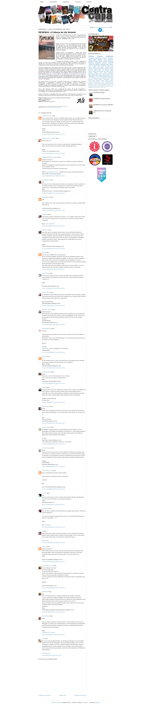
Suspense (109, 56)
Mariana (44, 252)
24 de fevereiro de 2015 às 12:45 (53, 368)
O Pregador (85, 702)
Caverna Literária (46, 427)
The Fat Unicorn (46, 653)
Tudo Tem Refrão (50, 223)
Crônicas (90, 82)
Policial (59, 107)
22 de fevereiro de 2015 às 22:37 (53, 153)
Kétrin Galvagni (46, 273)
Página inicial (62, 695)
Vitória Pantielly (46, 616)
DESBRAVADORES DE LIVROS (50, 157)
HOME (41, 2)
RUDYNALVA (45, 591)
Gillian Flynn (98, 73)
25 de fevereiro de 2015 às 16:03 (53, 542)
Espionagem (91, 73)
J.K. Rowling (105, 70)
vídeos (94, 67)
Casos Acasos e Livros (47, 565)
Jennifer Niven (103, 87)
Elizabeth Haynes (97, 77)
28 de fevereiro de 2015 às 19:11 (53, 634)
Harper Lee (90, 87)
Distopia (103, 64)
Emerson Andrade (46, 448)
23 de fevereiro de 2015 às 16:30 (53, 226)
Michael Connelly (107, 63)
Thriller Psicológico (94, 64)
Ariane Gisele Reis (46, 328)
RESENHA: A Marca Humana (102, 98)
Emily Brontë (96, 82)
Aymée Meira (45, 508)
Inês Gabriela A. (46, 180)
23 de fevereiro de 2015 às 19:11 (53, 269)
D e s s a (44, 493)
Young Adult (92, 59)
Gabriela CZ (45, 230)
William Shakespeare (104, 79)
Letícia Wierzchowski (98, 71)
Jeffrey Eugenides (109, 83)
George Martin (109, 67)
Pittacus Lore (98, 72)
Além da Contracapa (56, 702)
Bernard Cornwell (100, 80)
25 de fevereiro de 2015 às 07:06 (53, 489)
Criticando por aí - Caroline (49, 138)
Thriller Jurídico (96, 86)
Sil (42, 531)
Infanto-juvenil (105, 73)
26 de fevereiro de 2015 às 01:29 (53, 612)
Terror (89, 66)
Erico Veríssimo (108, 72)
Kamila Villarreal (46, 197)
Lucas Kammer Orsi (47, 115)
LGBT (98, 66)
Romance (110, 59)
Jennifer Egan (104, 77)
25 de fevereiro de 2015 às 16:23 (53, 561)
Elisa (43, 638)
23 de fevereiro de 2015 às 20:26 (53, 288)
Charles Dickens (109, 80)
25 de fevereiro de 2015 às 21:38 (53, 587)
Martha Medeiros (102, 84)
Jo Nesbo (94, 66)
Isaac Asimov (97, 70)
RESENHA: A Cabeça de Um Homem (57, 32)
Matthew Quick (106, 76)
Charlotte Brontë (97, 87)
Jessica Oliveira (46, 406)
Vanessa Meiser (46, 292)
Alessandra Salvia (46, 372)
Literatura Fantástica (94, 58)
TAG (56, 518)
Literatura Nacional (93, 68)
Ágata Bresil (45, 214)
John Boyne (100, 67)
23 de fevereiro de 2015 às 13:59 (53, 210)
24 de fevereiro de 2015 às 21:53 (53, 444)
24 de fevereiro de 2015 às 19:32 (53, 402)
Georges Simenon (51, 107)
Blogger (98, 702)
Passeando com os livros (48, 632)
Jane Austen (109, 64)
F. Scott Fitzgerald (105, 82)
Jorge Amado (104, 86)
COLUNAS (77, 2)
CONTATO (89, 2)
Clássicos (110, 61)
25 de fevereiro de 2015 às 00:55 (53, 466)
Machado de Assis (93, 84)
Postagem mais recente (44, 695)
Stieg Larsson (110, 86)
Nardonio (44, 387)
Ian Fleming (101, 83)
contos (105, 61)
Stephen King (102, 59)
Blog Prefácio (45, 540)
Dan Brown (106, 71)
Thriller (100, 61)
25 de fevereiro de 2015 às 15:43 (53, 527)
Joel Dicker (96, 83)
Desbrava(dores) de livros (51, 172)
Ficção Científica (108, 58)
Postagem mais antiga (80, 695)
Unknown (44, 356)
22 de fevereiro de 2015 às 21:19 (53, 134)
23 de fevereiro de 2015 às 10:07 (53, 176)
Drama (99, 56)
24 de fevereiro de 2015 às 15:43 (53, 383)
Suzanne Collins (105, 75)
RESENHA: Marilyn (99, 92)
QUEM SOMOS (53, 2)
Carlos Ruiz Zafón (105, 66)
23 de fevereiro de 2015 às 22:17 (53, 305)
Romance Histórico (93, 79)
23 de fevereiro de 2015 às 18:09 (53, 248)
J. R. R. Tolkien (98, 76)
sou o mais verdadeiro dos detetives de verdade (62, 73)
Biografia (98, 63)
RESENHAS (66, 2)
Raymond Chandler (103, 68)
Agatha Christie (93, 61)
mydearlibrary (45, 348)
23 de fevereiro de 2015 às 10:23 (53, 193)
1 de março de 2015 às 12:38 (51, 655)
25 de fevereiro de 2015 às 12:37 (53, 504)
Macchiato (47, 525)
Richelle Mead (97, 75)
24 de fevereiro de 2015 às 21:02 (53, 423)
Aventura (91, 63)
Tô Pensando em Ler (47, 470)
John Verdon (110, 77)
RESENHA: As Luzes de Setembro (103, 104)
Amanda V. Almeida (47, 309)
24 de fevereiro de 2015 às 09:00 (53, 324)
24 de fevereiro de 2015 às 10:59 (53, 352)
